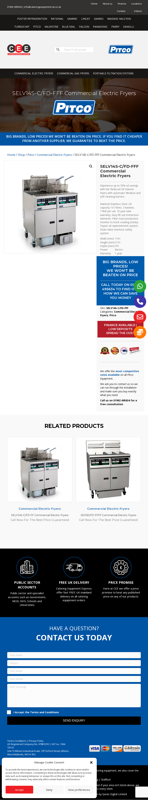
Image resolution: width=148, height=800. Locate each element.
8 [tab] (86, 538)
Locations (136, 3)
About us (107, 3)
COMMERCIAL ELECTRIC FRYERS (33, 73)
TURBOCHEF (21, 26)
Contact (121, 11)
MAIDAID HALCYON (119, 18)
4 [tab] (72, 538)
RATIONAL (57, 18)
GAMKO (98, 18)
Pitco (30, 155)
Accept (19, 790)
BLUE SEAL (68, 26)
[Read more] (68, 443)
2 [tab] (65, 538)
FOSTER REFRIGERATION (32, 18)
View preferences (79, 790)
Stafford (105, 779)
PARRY (115, 26)
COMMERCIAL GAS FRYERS (73, 73)
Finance (122, 3)
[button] (91, 762)
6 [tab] (79, 538)
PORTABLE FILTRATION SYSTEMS (113, 73)
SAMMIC (72, 18)
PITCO (37, 26)
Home (94, 3)
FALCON (84, 26)
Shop (21, 155)
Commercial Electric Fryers (54, 155)
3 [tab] (68, 538)
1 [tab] (61, 538)
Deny (49, 790)
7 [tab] (83, 538)
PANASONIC (100, 26)
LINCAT (85, 18)
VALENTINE (51, 26)
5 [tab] (76, 538)
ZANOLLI (128, 26)
